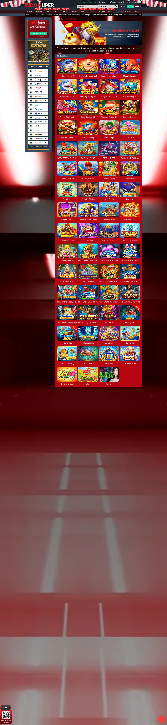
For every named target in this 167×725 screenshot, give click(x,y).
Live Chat (103, 2)
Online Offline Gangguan (39, 146)
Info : (28, 15)
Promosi (137, 12)
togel (92, 12)
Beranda (29, 12)
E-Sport (47, 12)
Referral (128, 12)
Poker (83, 12)
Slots (57, 12)
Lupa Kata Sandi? (131, 2)
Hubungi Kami (117, 2)
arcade (74, 12)
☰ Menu (5, 707)
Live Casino (101, 12)
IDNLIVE (65, 12)
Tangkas (110, 12)
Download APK (90, 2)
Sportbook (38, 12)
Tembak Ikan (119, 12)
